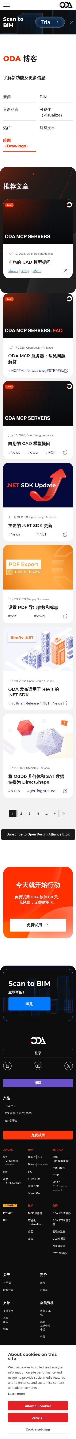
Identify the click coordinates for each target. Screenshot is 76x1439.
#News (30, 371)
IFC (30, 1171)
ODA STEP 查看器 (62, 1222)
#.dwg (41, 371)
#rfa (19, 703)
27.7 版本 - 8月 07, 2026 (18, 1113)
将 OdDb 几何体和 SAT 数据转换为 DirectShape (36, 779)
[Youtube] (38, 1066)
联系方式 (8, 1289)
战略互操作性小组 (45, 1325)
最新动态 (10, 109)
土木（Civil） (60, 1167)
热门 (7, 127)
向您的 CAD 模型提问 (29, 262)
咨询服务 (5, 1320)
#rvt (11, 703)
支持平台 (8, 1310)
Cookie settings (38, 1429)
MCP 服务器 (35, 1213)
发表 (30, 1238)
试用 (30, 1003)
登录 (38, 1053)
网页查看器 (59, 1245)
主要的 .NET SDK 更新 (30, 525)
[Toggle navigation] (6, 5)
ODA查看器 (59, 1238)
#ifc (61, 371)
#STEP (52, 371)
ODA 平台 (10, 1106)
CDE (5, 1220)
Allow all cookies (38, 1406)
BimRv (35, 1156)
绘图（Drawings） (16, 143)
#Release (31, 703)
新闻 (7, 97)
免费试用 (34, 925)
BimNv (38, 1164)
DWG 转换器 (60, 1253)
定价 (42, 1282)
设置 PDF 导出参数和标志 (33, 607)
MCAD (61, 1186)
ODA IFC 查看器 (62, 1213)
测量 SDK (33, 1186)
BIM (43, 97)
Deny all (38, 1417)
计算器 (44, 1289)
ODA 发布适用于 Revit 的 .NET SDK (33, 692)
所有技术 (47, 127)
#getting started (41, 791)
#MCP (13, 371)
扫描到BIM (34, 1179)
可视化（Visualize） (52, 112)
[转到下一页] (55, 813)
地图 (5, 1172)
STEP (56, 1175)
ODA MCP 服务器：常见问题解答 (36, 358)
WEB (7, 1212)
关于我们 (8, 1282)
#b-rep (14, 791)
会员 (42, 1336)
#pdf (12, 616)
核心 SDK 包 (45, 1312)
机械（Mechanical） (62, 1158)
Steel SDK (34, 1193)
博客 (5, 1329)
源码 (38, 1083)
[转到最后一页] (63, 813)
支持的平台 (11, 1120)
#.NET (41, 534)
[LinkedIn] (7, 1066)
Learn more (16, 1393)
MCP (38, 271)
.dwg (26, 271)
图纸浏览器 (59, 1231)
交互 (30, 1231)
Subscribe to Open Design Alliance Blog (38, 834)
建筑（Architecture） (13, 1181)
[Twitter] (68, 1066)
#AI (21, 371)
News (14, 271)
